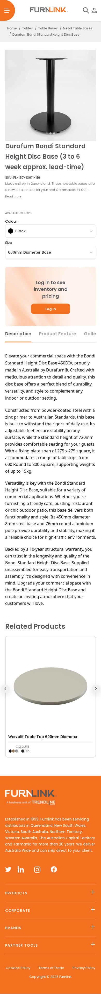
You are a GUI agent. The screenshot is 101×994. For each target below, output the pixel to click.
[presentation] (50, 686)
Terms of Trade (51, 967)
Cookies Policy (18, 967)
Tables (27, 28)
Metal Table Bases (77, 28)
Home (12, 28)
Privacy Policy (84, 967)
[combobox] (8, 231)
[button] (50, 187)
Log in (50, 308)
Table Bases (48, 28)
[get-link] (51, 642)
